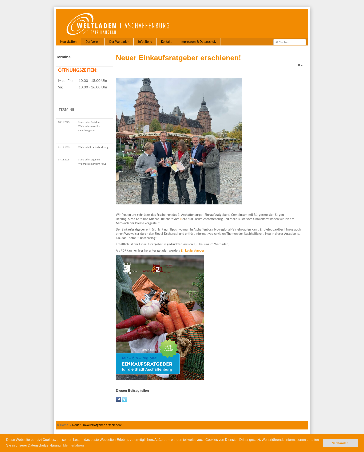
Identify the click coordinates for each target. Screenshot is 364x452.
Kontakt (166, 42)
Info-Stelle (145, 42)
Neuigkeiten (68, 42)
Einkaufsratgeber (192, 250)
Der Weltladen (119, 42)
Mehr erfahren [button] (73, 445)
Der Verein (93, 42)
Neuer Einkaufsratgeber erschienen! (178, 57)
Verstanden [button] (340, 443)
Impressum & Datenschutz (198, 42)
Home (64, 425)
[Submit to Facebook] (118, 399)
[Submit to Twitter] (124, 399)
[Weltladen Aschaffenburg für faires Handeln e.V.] (144, 23)
